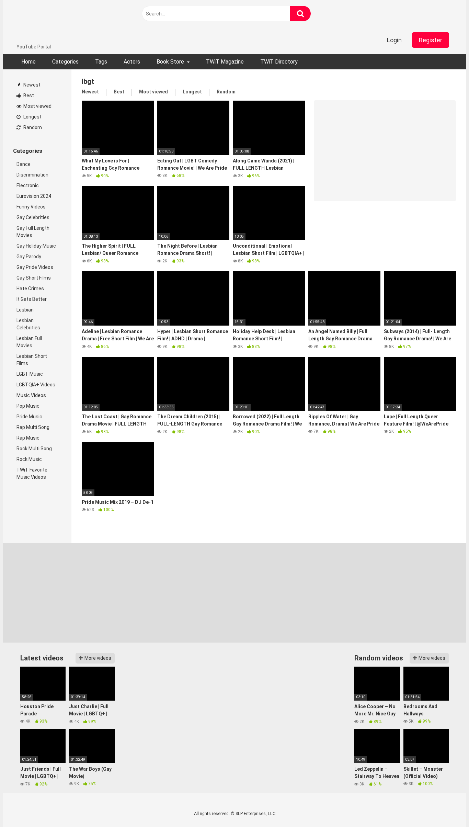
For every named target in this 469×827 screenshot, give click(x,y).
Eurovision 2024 (33, 196)
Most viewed (37, 106)
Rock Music (29, 459)
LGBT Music (29, 374)
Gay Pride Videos (34, 267)
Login (394, 40)
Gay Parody (28, 256)
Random (32, 127)
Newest (31, 85)
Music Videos (31, 395)
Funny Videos (31, 206)
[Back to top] (446, 806)
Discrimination (32, 175)
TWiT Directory (279, 61)
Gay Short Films (33, 278)
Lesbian (25, 310)
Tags (101, 61)
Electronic (27, 185)
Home (28, 61)
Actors (132, 61)
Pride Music (29, 416)
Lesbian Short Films (31, 359)
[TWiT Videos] (58, 21)
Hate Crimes (30, 288)
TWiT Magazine (225, 61)
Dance (23, 164)
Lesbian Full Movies (29, 342)
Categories (65, 61)
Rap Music (27, 438)
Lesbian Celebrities (28, 324)
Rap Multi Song (32, 427)
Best (28, 95)
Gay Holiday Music (36, 246)
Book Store (170, 61)
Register (430, 40)
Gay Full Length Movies (32, 231)
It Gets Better (31, 299)
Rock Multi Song (34, 448)
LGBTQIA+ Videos (35, 384)
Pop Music (27, 406)
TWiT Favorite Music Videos (31, 473)
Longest (32, 117)
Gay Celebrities (32, 217)
